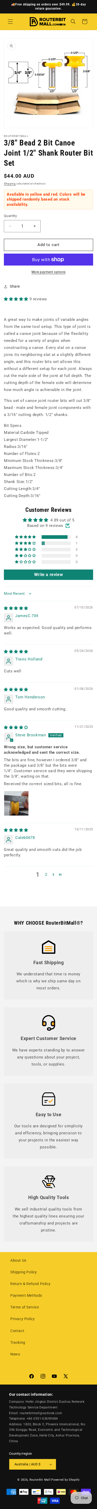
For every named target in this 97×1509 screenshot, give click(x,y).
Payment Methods (26, 1295)
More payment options (49, 272)
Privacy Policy (22, 1319)
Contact (17, 1331)
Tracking (17, 1342)
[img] (16, 608)
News (15, 1354)
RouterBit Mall (40, 1479)
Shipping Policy (23, 1272)
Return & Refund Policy (30, 1284)
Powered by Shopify (65, 1479)
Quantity (10, 216)
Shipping (10, 183)
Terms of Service (24, 1307)
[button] (10, 21)
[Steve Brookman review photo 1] (16, 803)
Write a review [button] (48, 574)
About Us (18, 1260)
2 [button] (46, 874)
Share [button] (15, 286)
